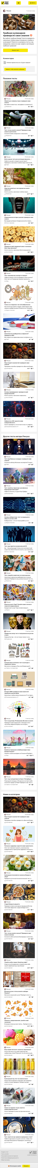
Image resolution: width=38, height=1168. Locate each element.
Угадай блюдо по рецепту (12, 904)
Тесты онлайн (5, 1154)
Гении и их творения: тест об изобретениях (17, 304)
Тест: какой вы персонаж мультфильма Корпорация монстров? (16, 488)
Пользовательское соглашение (9, 1156)
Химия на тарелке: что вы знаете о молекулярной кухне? (14, 1108)
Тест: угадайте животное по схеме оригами (17, 575)
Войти (33, 3)
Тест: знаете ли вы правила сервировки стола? (18, 1137)
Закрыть (26, 1166)
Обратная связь (5, 1160)
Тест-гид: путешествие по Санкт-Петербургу (17, 779)
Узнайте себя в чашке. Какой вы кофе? (15, 962)
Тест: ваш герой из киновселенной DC (15, 546)
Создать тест (4, 1152)
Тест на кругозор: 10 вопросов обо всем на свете (18, 721)
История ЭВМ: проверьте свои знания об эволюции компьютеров (16, 692)
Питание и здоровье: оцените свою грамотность (18, 846)
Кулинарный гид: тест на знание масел (16, 1079)
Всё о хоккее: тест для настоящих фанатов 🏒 (17, 159)
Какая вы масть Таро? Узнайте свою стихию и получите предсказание (18, 605)
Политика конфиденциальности (9, 1158)
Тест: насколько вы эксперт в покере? (15, 275)
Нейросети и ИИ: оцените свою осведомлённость (13, 421)
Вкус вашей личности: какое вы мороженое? (17, 1049)
